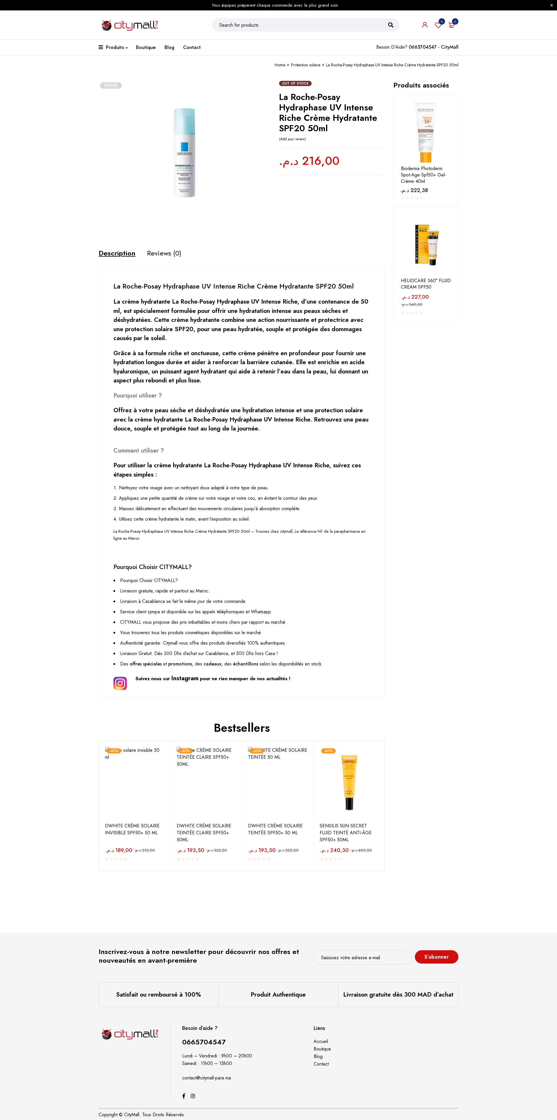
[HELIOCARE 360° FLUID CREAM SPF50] (426, 245)
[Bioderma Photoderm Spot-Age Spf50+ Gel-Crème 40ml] (426, 133)
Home (280, 65)
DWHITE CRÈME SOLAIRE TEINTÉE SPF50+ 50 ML (275, 829)
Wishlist (442, 21)
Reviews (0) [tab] (164, 253)
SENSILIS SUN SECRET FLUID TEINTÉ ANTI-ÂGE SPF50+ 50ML (346, 832)
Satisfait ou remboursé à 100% (158, 994)
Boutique (322, 1049)
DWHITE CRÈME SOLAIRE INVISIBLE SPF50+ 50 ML (132, 829)
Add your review (292, 139)
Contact (321, 1064)
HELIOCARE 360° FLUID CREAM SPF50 (426, 284)
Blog (318, 1056)
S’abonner (436, 957)
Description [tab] (117, 253)
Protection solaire (305, 65)
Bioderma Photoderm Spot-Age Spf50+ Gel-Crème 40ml (423, 175)
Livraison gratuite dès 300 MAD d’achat (398, 994)
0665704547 (204, 1042)
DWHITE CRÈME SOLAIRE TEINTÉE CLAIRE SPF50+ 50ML (204, 832)
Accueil (321, 1041)
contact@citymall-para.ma (206, 1078)
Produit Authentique (278, 994)
